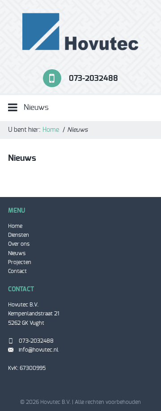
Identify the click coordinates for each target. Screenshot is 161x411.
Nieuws (16, 253)
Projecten (19, 262)
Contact (17, 271)
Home (50, 130)
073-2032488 (93, 78)
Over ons (19, 244)
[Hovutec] (80, 31)
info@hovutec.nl (39, 349)
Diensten (18, 235)
